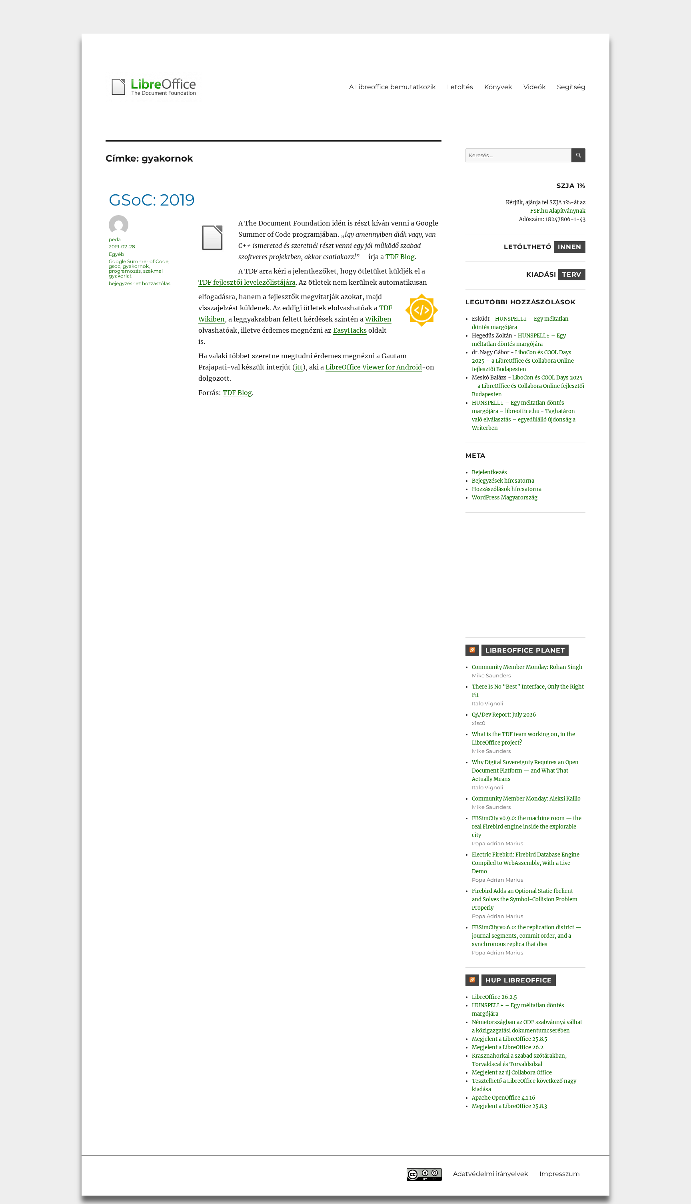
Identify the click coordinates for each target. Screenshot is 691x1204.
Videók (534, 87)
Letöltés (460, 87)
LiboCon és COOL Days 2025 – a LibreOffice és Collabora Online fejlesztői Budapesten (523, 361)
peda (115, 239)
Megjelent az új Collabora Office (512, 1072)
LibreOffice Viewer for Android (374, 367)
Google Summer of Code (138, 261)
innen (569, 247)
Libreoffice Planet (525, 650)
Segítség (571, 87)
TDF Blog (400, 257)
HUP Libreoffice (518, 980)
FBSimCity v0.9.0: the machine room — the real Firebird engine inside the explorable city (526, 827)
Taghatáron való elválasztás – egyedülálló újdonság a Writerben (523, 419)
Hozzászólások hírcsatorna (506, 489)
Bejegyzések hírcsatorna (503, 480)
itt (299, 367)
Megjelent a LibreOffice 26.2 (507, 1047)
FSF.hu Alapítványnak (557, 211)
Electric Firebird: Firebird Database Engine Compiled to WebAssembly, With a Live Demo (525, 863)
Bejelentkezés (489, 472)
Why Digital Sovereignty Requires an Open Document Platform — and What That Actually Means (525, 771)
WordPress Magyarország (504, 497)
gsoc (114, 266)
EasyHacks (350, 330)
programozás (125, 271)
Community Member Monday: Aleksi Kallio (526, 798)
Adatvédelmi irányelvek (490, 1173)
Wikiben (378, 319)
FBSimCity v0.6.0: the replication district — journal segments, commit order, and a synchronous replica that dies (526, 936)
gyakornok (136, 266)
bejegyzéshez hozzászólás (139, 283)
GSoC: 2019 (152, 200)
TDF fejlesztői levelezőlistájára (247, 282)
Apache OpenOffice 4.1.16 (503, 1097)
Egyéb (116, 254)
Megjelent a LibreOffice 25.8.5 (509, 1039)
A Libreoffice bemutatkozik (392, 87)
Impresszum (559, 1173)
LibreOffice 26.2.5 (494, 997)
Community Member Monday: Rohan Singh (527, 667)
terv (571, 274)
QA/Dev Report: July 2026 (504, 714)
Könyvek (498, 87)
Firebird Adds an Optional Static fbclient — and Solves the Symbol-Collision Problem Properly (526, 899)
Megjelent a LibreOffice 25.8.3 (509, 1106)
